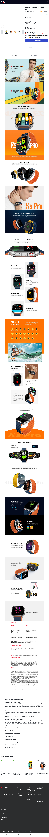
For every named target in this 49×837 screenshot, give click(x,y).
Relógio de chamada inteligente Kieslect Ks (29, 774)
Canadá (2, 825)
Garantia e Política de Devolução (39, 804)
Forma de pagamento (39, 799)
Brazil (2, 815)
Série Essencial (14, 4)
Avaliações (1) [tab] (34, 55)
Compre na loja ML (35, 37)
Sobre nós (18, 791)
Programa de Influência (29, 796)
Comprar (39, 35)
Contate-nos (19, 793)
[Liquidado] (30, 769)
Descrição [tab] (14, 55)
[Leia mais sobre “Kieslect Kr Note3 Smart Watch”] (6, 769)
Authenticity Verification (29, 799)
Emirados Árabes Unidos (4, 822)
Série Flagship (3, 771)
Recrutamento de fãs (31, 794)
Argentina (3, 813)
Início (2, 4)
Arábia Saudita (4, 817)
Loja (27, 37)
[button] (40, 4)
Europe (2, 827)
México (2, 823)
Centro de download (39, 791)
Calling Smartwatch (30, 11)
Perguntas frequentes (39, 797)
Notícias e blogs (19, 795)
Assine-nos (29, 792)
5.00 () (45, 11)
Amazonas (45, 35)
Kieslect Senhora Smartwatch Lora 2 (16, 774)
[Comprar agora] (18, 769)
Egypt (2, 819)
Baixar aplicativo (39, 794)
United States (3, 811)
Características (28, 17)
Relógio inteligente (7, 4)
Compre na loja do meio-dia (34, 34)
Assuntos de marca (20, 789)
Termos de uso (40, 801)
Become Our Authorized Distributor (31, 790)
